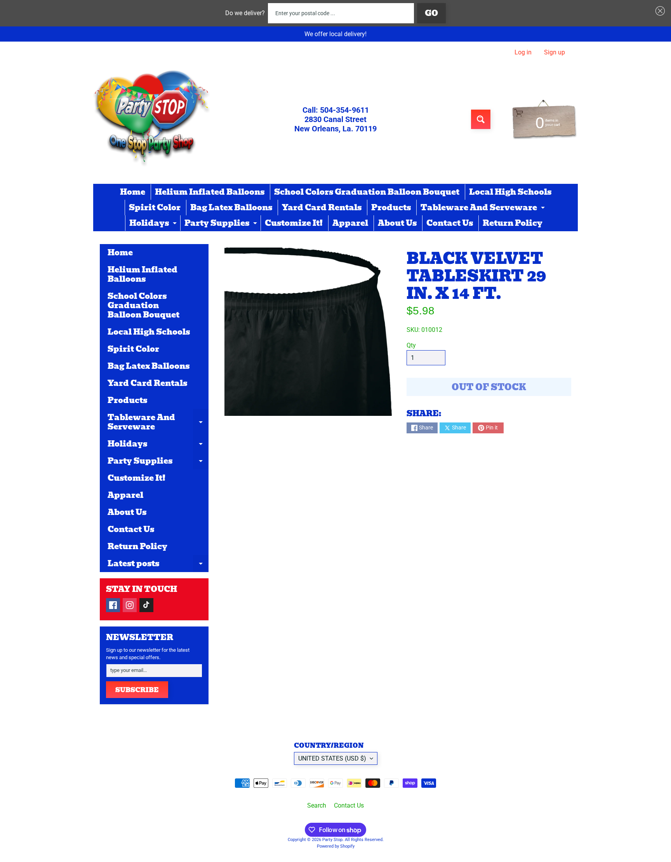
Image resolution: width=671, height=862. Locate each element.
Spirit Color (155, 207)
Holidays (154, 224)
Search (316, 805)
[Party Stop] (151, 119)
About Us (397, 223)
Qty (411, 345)
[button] (658, 11)
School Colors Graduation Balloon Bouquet (366, 192)
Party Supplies (221, 224)
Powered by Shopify (336, 846)
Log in (523, 52)
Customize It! (294, 223)
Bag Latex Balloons (231, 207)
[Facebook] (113, 605)
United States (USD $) (332, 758)
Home (132, 192)
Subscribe (137, 690)
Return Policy (512, 223)
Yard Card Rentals (322, 207)
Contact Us (449, 223)
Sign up (554, 52)
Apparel (350, 223)
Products (391, 207)
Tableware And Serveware (484, 208)
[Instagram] (130, 605)
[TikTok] (146, 605)
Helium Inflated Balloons (209, 192)
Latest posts (158, 564)
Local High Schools (510, 192)
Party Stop (332, 839)
